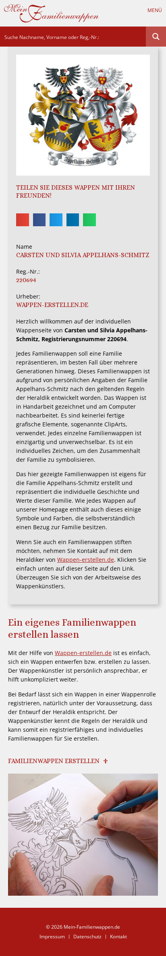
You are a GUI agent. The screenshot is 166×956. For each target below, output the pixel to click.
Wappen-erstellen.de (85, 559)
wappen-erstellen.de (52, 305)
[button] (157, 17)
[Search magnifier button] (156, 37)
